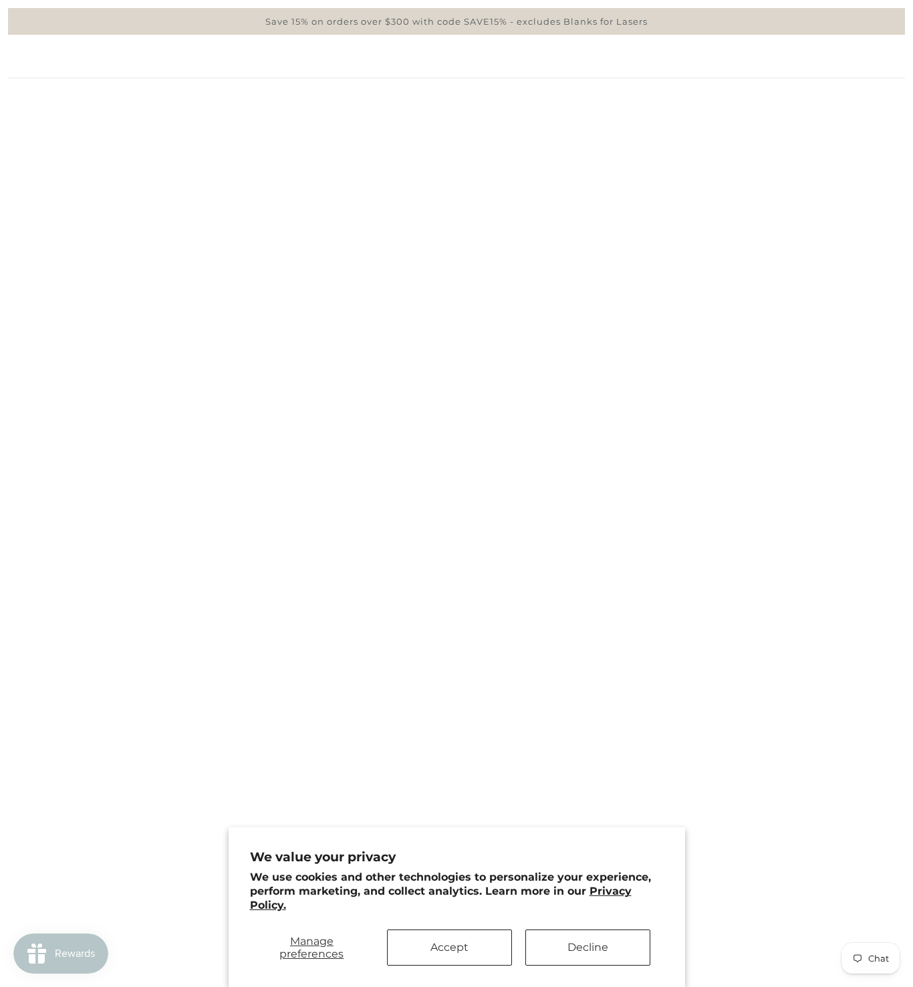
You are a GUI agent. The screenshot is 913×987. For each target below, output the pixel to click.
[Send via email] (686, 654)
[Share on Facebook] (622, 654)
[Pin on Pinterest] (665, 654)
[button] (708, 654)
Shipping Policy (94, 807)
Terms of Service (97, 871)
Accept (449, 947)
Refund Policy (90, 791)
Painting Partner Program (124, 839)
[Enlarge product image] (325, 396)
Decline (587, 947)
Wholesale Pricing (102, 823)
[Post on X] (643, 654)
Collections (684, 131)
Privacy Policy (90, 855)
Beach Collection (763, 131)
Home (631, 131)
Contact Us (82, 887)
